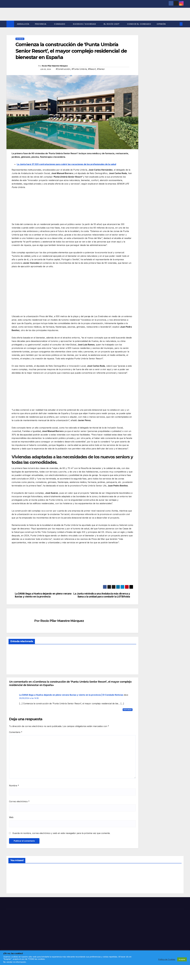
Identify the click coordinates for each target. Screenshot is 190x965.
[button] (177, 24)
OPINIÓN (161, 24)
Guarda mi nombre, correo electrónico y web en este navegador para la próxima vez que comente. (61, 833)
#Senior (101, 69)
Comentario (15, 732)
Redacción (14, 666)
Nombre (14, 785)
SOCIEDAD (20, 39)
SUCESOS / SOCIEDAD (85, 24)
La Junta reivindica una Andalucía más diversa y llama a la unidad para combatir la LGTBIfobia (101, 595)
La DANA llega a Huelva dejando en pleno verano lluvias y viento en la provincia (43, 595)
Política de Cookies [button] (166, 959)
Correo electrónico (19, 801)
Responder (127, 709)
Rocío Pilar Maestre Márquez (55, 66)
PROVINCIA (41, 24)
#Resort (92, 69)
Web (11, 817)
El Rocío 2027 (112, 24)
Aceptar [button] (182, 959)
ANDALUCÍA (23, 24)
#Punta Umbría (79, 69)
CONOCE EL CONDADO (139, 24)
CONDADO (60, 24)
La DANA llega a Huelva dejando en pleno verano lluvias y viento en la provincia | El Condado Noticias (71, 695)
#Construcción (63, 69)
